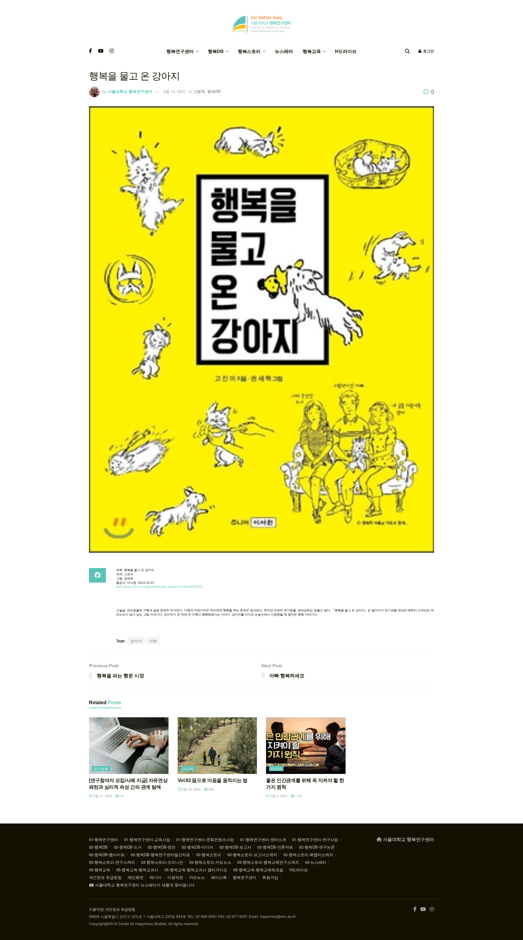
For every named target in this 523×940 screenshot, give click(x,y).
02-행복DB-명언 (162, 847)
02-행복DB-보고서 (235, 847)
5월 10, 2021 (174, 91)
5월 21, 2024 (102, 795)
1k (121, 795)
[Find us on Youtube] (101, 51)
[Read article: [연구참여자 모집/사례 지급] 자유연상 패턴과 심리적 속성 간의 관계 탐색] (129, 745)
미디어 (188, 768)
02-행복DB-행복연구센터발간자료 (160, 854)
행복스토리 (249, 51)
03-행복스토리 (208, 854)
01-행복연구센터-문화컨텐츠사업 (205, 839)
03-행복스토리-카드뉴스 (210, 862)
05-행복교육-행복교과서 (137, 870)
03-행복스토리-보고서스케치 (252, 854)
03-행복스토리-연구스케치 (112, 862)
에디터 (155, 877)
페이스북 (219, 877)
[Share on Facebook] (97, 575)
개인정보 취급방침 (105, 877)
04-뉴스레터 (315, 862)
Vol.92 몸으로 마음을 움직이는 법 (213, 780)
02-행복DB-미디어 (197, 847)
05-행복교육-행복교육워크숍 (258, 870)
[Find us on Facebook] (90, 51)
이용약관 (175, 877)
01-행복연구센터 (103, 839)
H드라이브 (346, 51)
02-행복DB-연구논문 (317, 847)
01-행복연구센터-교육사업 (147, 839)
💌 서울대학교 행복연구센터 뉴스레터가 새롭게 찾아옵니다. (142, 885)
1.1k (298, 795)
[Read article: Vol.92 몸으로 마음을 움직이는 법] (217, 745)
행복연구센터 (180, 51)
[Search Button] (407, 51)
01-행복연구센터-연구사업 (315, 839)
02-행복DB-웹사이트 (107, 854)
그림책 (199, 91)
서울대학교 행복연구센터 (130, 91)
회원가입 (270, 877)
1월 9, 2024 (278, 795)
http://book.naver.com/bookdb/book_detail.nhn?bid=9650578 (159, 586)
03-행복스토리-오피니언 (162, 862)
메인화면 (135, 877)
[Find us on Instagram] (112, 51)
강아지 (136, 640)
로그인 (428, 51)
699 (211, 789)
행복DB (216, 51)
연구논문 (101, 768)
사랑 (153, 640)
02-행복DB (98, 847)
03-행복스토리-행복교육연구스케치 (268, 862)
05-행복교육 (99, 870)
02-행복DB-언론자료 (275, 847)
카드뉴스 (197, 877)
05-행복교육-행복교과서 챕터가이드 (195, 870)
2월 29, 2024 (191, 789)
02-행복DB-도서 (128, 847)
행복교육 (312, 51)
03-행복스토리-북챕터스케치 (308, 854)
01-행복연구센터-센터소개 (263, 839)
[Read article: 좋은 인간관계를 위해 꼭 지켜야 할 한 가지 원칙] (306, 745)
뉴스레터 (284, 51)
